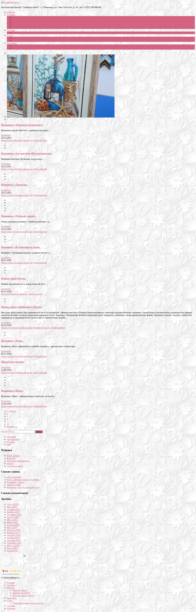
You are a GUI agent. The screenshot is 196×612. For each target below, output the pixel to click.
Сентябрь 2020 (14, 514)
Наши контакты (20, 45)
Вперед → (12, 426)
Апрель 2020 (13, 525)
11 (8, 424)
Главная (11, 12)
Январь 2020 (13, 532)
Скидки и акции (21, 25)
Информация (19, 38)
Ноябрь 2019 (13, 538)
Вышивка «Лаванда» (14, 184)
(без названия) (14, 477)
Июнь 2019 (12, 551)
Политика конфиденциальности (28, 40)
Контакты (12, 43)
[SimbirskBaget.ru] (10, 2)
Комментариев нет (24, 140)
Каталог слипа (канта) (23, 595)
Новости (17, 17)
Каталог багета (20, 590)
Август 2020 (13, 517)
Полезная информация (24, 22)
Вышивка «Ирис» (12, 390)
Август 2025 (13, 504)
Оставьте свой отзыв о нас (25, 33)
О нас (9, 35)
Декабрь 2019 (13, 535)
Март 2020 (12, 527)
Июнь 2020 (12, 522)
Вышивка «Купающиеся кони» (20, 247)
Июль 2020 (12, 520)
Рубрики (11, 14)
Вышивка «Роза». (12, 340)
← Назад (11, 411)
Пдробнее (6, 135)
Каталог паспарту (21, 593)
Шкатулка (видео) (12, 361)
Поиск (4, 431)
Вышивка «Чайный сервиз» (18, 216)
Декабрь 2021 (13, 509)
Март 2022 (12, 507)
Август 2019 (13, 545)
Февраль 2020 (13, 530)
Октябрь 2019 (13, 540)
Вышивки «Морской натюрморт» (22, 124)
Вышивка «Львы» (16, 482)
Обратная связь (20, 48)
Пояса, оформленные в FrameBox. (23, 479)
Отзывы (11, 30)
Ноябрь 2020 (13, 512)
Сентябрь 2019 (14, 543)
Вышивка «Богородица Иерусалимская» (26, 153)
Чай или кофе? (14, 485)
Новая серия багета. (13, 278)
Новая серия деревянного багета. (21, 306)
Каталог (11, 587)
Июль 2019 (12, 548)
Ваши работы (19, 20)
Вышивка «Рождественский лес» (23, 487)
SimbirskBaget (40, 140)
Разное (16, 27)
